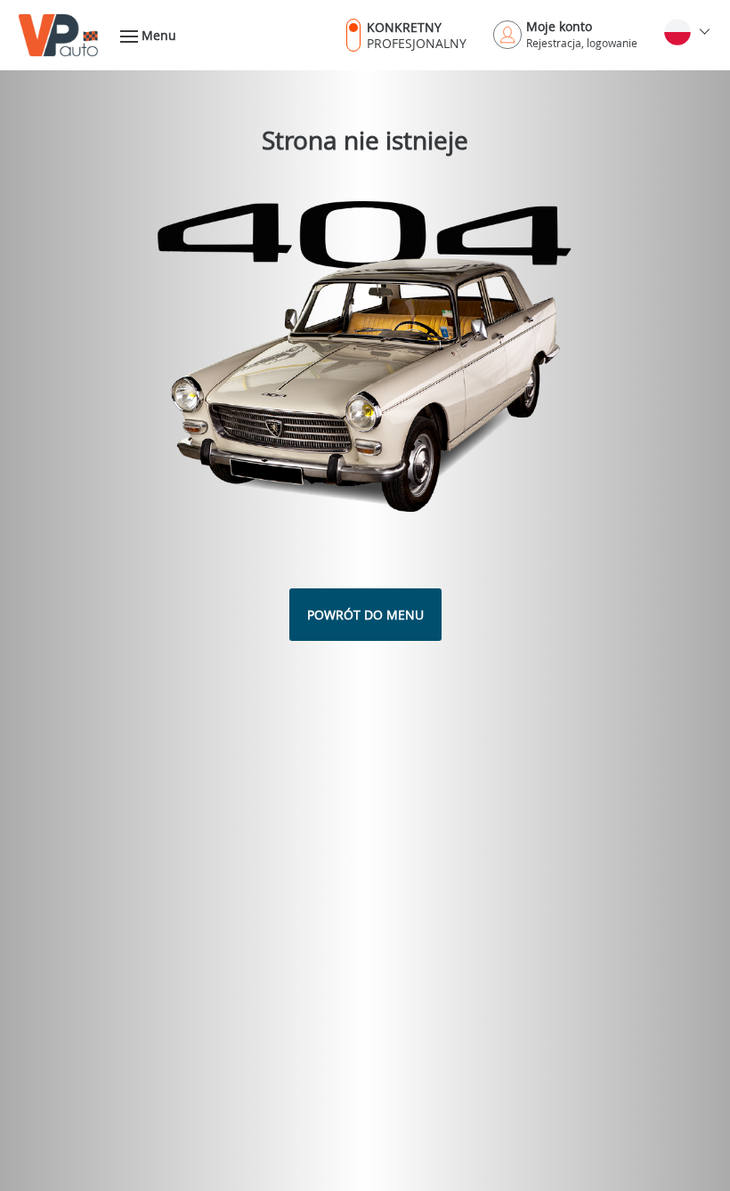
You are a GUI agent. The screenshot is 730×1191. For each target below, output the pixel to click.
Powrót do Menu (365, 614)
